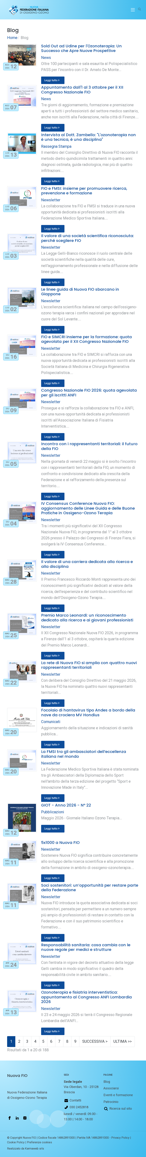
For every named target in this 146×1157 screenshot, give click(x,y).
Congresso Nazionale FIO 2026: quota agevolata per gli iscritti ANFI (89, 393)
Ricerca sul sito (120, 1109)
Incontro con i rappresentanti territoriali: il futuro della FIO (89, 446)
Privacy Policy (120, 1137)
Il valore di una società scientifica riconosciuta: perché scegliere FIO (87, 238)
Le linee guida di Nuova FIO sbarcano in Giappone (80, 292)
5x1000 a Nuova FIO (60, 842)
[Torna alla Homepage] (28, 9)
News (46, 57)
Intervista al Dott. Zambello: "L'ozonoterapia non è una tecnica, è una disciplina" (88, 137)
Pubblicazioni (52, 812)
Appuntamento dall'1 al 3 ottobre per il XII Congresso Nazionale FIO (82, 90)
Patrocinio (110, 1102)
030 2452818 (79, 1107)
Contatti (75, 1100)
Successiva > (95, 1041)
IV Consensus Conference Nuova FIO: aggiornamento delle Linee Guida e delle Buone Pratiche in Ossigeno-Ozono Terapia (88, 508)
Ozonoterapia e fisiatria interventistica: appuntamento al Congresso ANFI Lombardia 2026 (86, 997)
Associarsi (111, 1088)
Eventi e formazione (118, 1095)
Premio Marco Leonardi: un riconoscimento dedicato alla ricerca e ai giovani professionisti (87, 617)
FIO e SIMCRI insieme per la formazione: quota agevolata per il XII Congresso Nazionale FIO (86, 339)
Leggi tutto (51, 80)
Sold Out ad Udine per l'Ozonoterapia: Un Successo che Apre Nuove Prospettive (81, 48)
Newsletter (50, 200)
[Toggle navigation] (132, 10)
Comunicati (50, 721)
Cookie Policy (16, 1142)
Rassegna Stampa (56, 146)
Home (12, 37)
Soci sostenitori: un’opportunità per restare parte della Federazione (89, 888)
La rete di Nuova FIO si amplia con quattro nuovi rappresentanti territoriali (89, 665)
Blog (106, 1082)
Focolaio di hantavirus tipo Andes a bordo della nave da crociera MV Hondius (88, 712)
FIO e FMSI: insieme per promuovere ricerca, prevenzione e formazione (84, 191)
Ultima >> (122, 1041)
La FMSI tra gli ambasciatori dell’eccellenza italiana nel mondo (83, 754)
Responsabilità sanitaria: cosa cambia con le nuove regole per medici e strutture (85, 947)
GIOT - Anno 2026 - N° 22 (66, 805)
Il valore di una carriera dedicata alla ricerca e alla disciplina (87, 564)
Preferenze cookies (39, 1142)
